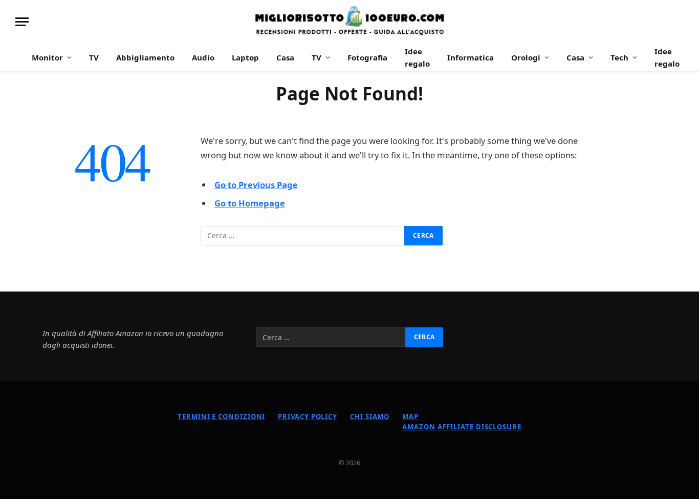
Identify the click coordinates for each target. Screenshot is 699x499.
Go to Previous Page (256, 185)
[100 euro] (349, 22)
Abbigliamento (145, 57)
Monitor (47, 57)
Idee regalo (417, 57)
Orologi (525, 57)
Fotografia (367, 57)
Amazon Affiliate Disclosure (461, 426)
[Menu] (22, 21)
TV (94, 57)
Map (410, 416)
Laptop (245, 57)
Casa (285, 57)
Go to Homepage (249, 203)
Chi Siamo (369, 416)
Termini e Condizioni (221, 416)
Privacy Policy (307, 416)
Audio (203, 57)
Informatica (470, 57)
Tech (619, 57)
